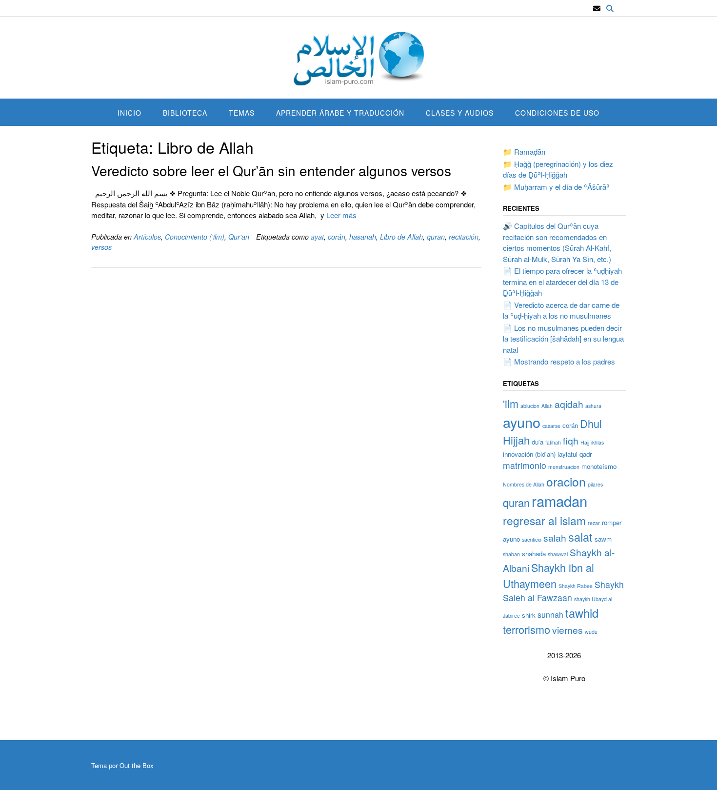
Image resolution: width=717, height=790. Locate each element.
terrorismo (526, 629)
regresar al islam (544, 520)
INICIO (129, 113)
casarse (551, 425)
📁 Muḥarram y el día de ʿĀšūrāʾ (556, 187)
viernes (567, 629)
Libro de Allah (401, 237)
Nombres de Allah (523, 484)
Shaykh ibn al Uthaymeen (548, 575)
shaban (511, 554)
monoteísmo (599, 466)
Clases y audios (460, 113)
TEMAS (242, 113)
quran (436, 237)
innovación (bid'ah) (529, 454)
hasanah (362, 237)
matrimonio (524, 465)
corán (336, 237)
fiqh (570, 440)
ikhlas (597, 442)
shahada (534, 553)
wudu (591, 631)
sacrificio (531, 539)
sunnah (550, 614)
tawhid (581, 613)
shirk (529, 615)
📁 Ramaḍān (524, 151)
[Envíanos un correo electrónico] (597, 8)
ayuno (521, 422)
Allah (547, 405)
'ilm (510, 403)
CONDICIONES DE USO (557, 113)
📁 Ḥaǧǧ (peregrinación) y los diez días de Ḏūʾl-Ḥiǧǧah (558, 169)
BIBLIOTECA (185, 113)
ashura (593, 405)
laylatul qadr (575, 454)
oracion (566, 481)
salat (580, 536)
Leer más (341, 215)
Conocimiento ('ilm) (194, 237)
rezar (594, 523)
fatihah (553, 442)
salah (554, 537)
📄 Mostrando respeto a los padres (559, 361)
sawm (603, 539)
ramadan (559, 500)
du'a (537, 441)
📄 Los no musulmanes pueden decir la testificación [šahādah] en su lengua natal (563, 339)
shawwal (558, 554)
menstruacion (563, 466)
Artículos (147, 237)
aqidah (569, 403)
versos (101, 247)
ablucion (529, 405)
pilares (595, 484)
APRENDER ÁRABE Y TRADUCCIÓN (340, 113)
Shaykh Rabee (575, 585)
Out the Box (137, 765)
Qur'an (238, 237)
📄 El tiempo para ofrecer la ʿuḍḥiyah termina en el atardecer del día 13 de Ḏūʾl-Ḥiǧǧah (562, 281)
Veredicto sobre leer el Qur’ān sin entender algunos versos (271, 170)
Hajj (584, 442)
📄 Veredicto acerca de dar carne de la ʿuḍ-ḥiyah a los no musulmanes (561, 310)
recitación (463, 237)
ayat (317, 237)
